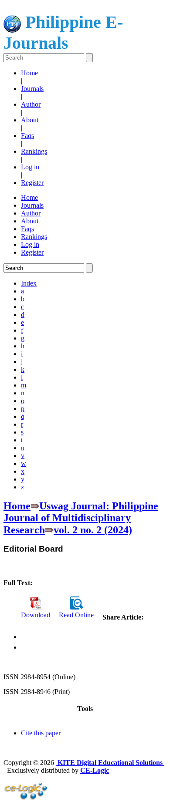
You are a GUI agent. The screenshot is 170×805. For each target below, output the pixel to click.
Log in (30, 167)
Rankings (34, 151)
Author (31, 104)
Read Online (76, 615)
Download (35, 615)
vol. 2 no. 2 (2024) (93, 530)
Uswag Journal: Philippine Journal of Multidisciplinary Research (80, 518)
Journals (32, 88)
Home (29, 73)
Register (32, 182)
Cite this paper (41, 733)
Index (29, 283)
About (29, 120)
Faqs (27, 135)
